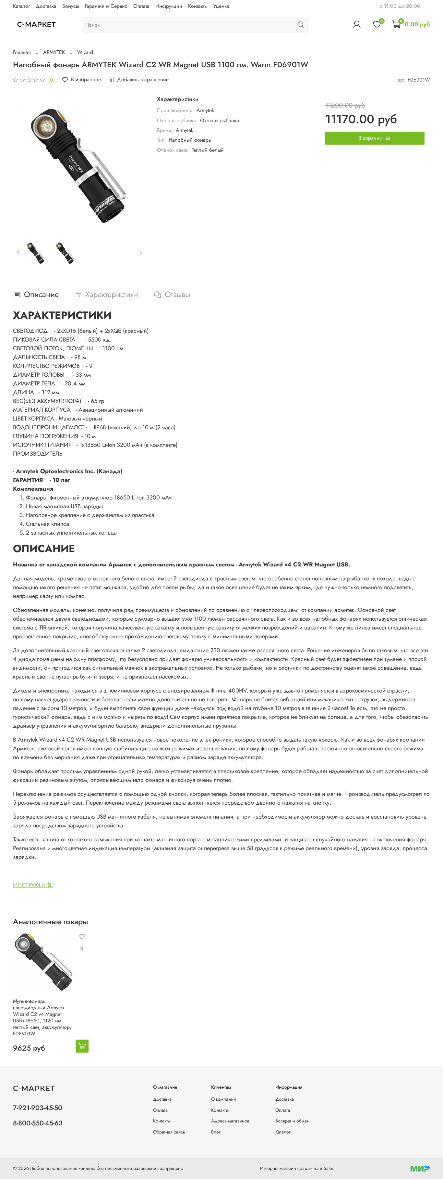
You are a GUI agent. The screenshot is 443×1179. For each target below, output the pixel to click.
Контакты (198, 6)
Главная (22, 52)
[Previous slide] (23, 163)
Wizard (85, 52)
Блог (216, 1132)
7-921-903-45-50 (37, 1108)
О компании (223, 1099)
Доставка (46, 6)
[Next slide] (136, 163)
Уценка (221, 6)
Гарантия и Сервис (106, 6)
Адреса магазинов (230, 1121)
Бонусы (70, 6)
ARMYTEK (54, 52)
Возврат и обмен (292, 1121)
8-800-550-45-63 (38, 1123)
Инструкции (168, 6)
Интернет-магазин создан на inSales (297, 1168)
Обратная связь (169, 1132)
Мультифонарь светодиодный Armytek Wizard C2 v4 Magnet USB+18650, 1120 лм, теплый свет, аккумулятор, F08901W (42, 1017)
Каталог (21, 6)
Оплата (141, 6)
